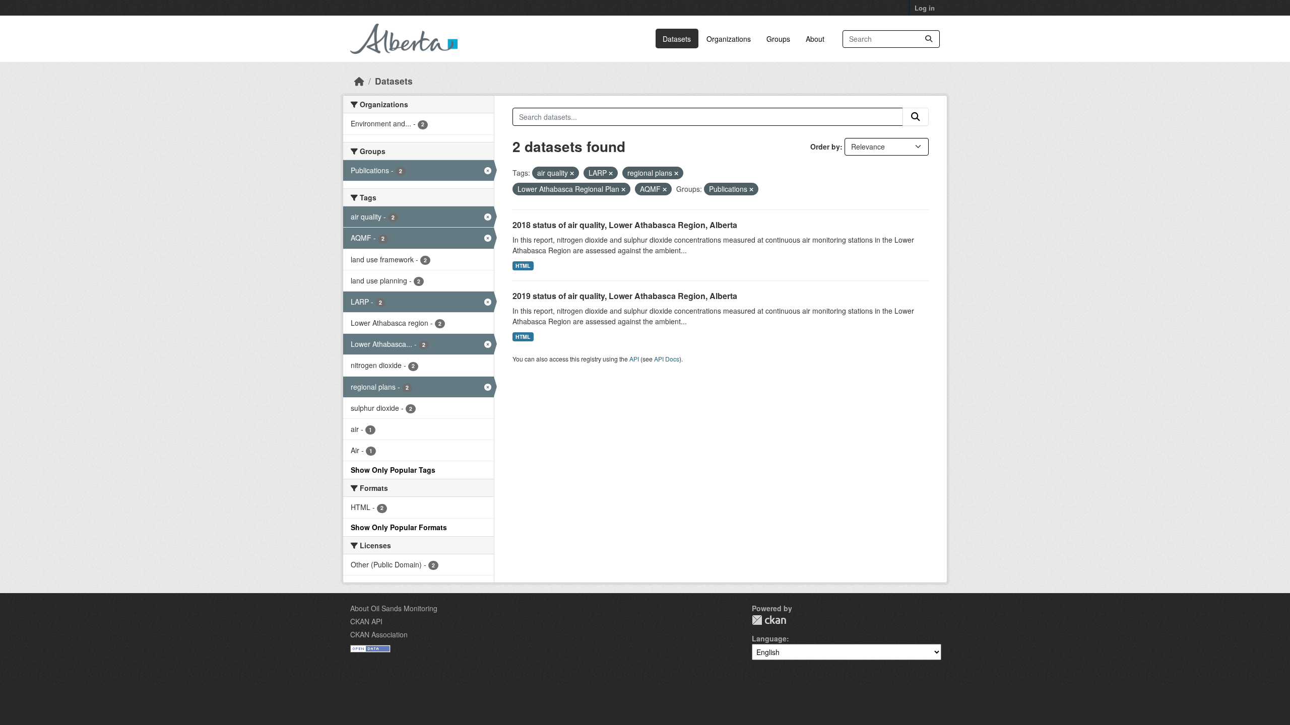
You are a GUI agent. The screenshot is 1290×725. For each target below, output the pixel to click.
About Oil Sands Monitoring (393, 608)
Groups (778, 39)
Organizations (728, 39)
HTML (522, 265)
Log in (925, 8)
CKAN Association (379, 634)
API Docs (666, 358)
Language (769, 638)
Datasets (677, 39)
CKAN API (366, 621)
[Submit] (929, 39)
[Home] (359, 81)
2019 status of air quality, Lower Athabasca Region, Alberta (624, 296)
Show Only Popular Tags (393, 470)
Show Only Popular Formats (399, 527)
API (634, 358)
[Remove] (572, 173)
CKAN (769, 620)
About (815, 39)
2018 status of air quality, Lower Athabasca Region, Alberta (624, 225)
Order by (825, 146)
